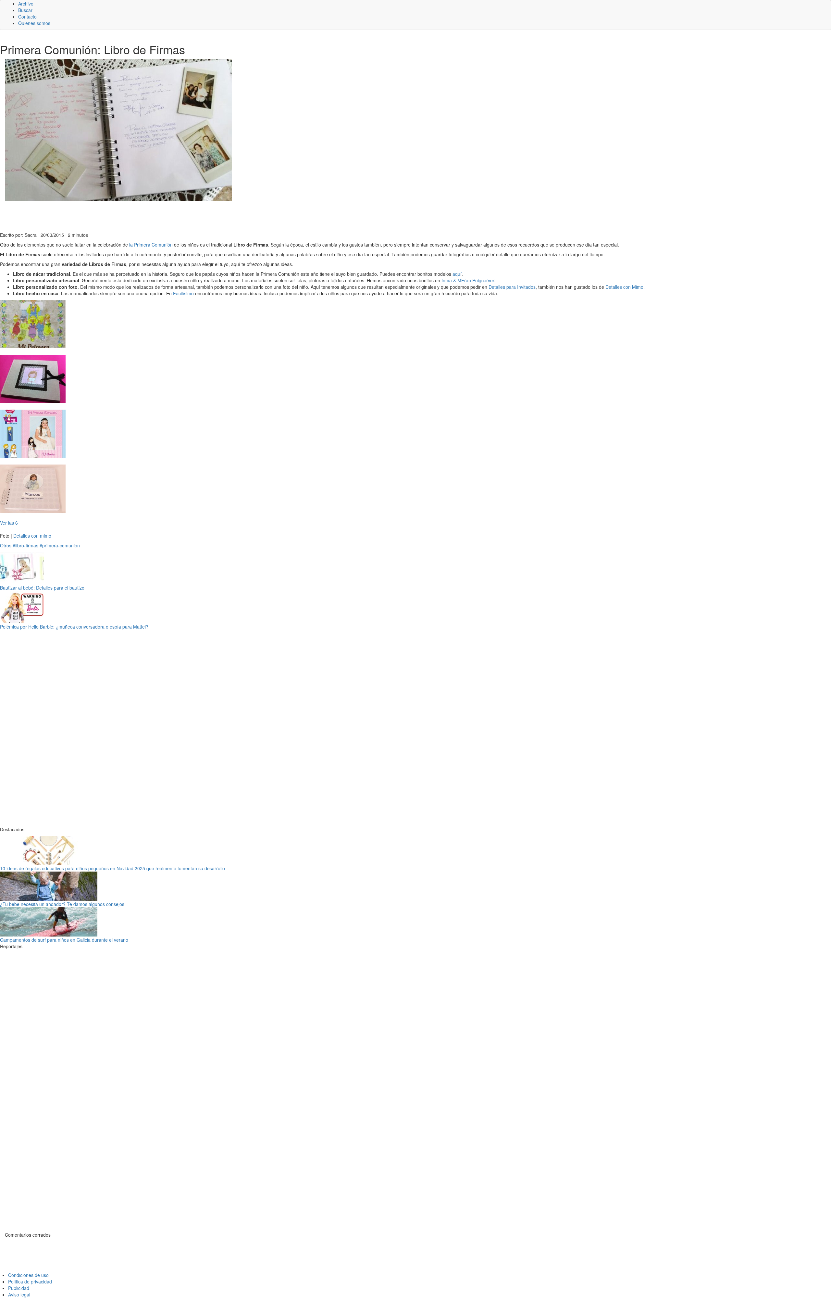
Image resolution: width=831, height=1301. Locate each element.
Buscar (25, 10)
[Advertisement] (159, 215)
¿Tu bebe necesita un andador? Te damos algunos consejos (62, 904)
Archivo (25, 3)
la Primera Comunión (151, 244)
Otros (5, 545)
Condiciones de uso (28, 1275)
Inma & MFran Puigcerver (467, 280)
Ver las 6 (9, 522)
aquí (457, 274)
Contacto (27, 16)
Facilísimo (183, 293)
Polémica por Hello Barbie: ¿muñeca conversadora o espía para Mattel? (74, 626)
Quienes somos (34, 23)
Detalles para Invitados (512, 287)
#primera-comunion (60, 545)
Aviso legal (19, 1294)
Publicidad (18, 1288)
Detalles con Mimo (624, 287)
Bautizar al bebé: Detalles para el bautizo (42, 587)
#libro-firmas (25, 545)
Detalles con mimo (32, 535)
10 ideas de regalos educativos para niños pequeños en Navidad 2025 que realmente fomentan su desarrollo (112, 868)
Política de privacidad (30, 1281)
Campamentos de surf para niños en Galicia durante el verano (64, 940)
